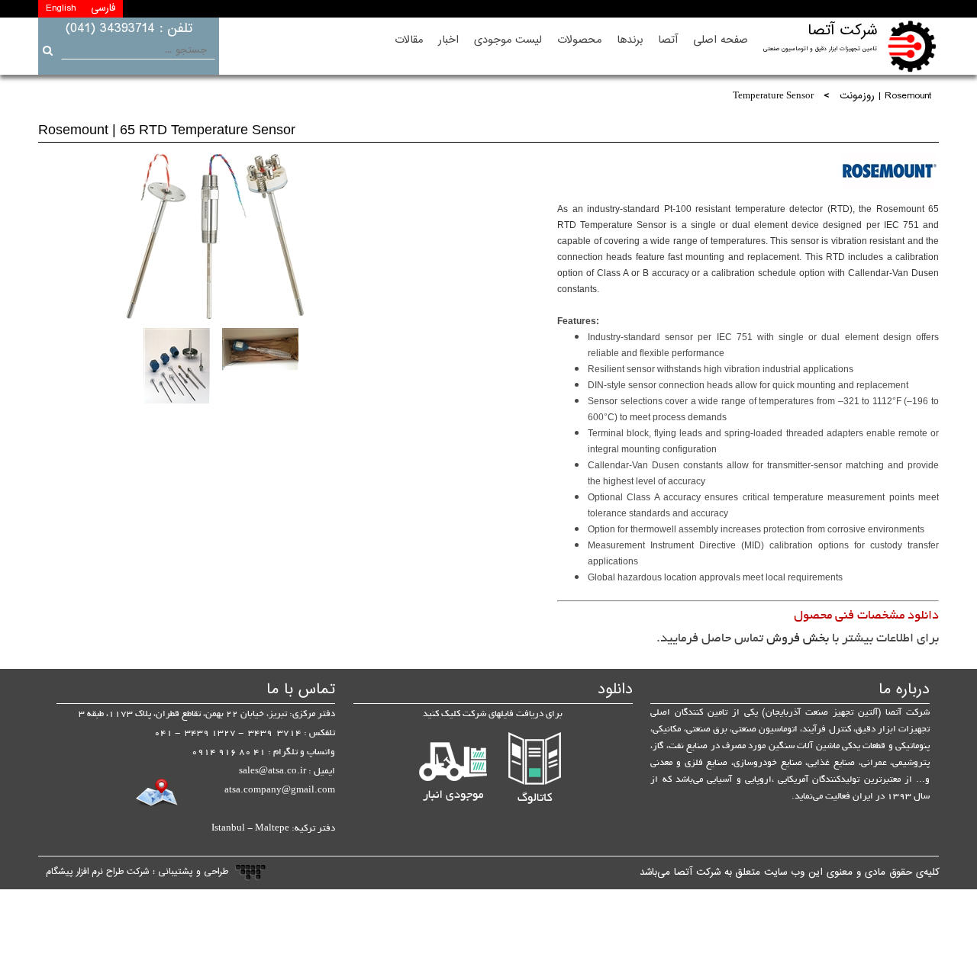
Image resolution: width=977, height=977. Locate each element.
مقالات (409, 40)
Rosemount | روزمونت (885, 96)
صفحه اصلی (720, 40)
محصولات (579, 40)
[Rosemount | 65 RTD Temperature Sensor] (214, 236)
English (61, 8)
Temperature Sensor (773, 96)
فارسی (103, 8)
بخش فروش (797, 639)
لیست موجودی (508, 40)
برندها (630, 40)
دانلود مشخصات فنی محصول (866, 616)
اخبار (448, 40)
